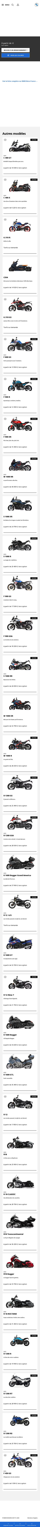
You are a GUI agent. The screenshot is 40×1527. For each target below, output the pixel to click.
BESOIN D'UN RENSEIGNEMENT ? (15, 50)
